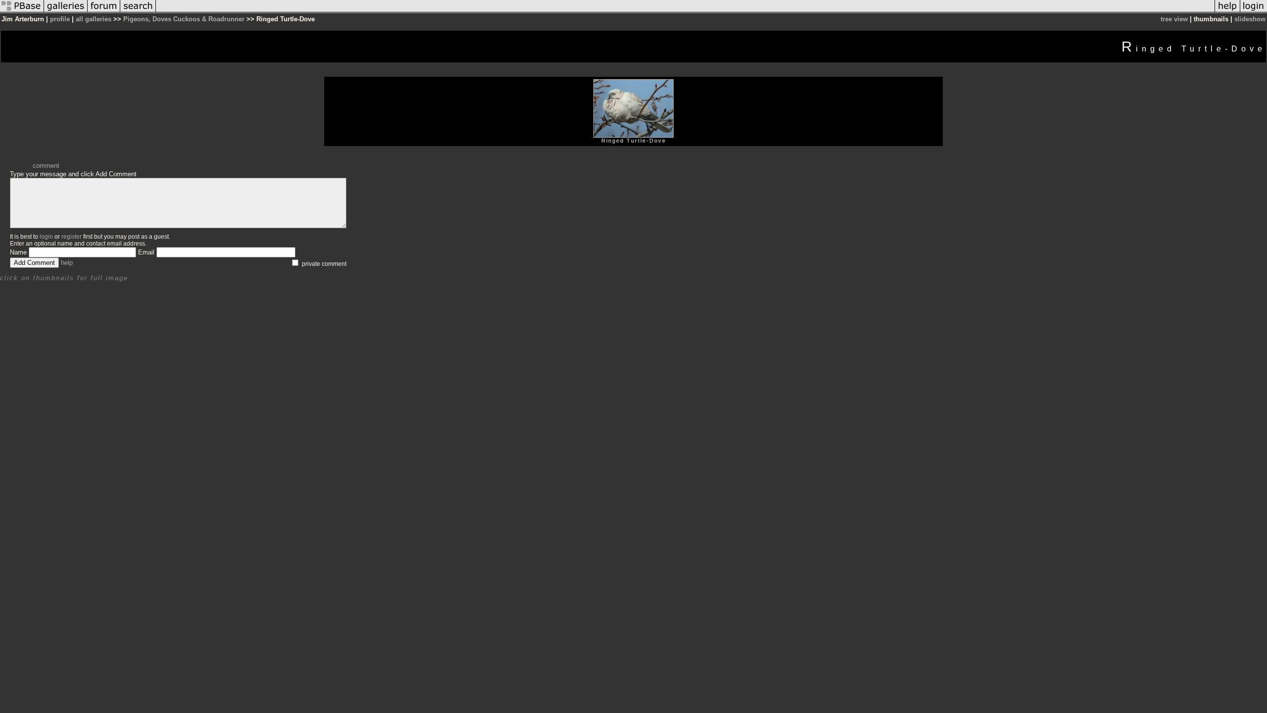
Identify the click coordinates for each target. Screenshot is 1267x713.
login (46, 236)
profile (60, 19)
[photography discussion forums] (104, 11)
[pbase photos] (22, 11)
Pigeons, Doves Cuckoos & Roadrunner (183, 19)
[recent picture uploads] (66, 11)
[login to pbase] (1253, 11)
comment (46, 165)
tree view (1174, 19)
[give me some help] (1227, 11)
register (71, 236)
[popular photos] (685, 11)
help (67, 262)
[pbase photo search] (138, 11)
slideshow (1250, 19)
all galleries (93, 19)
